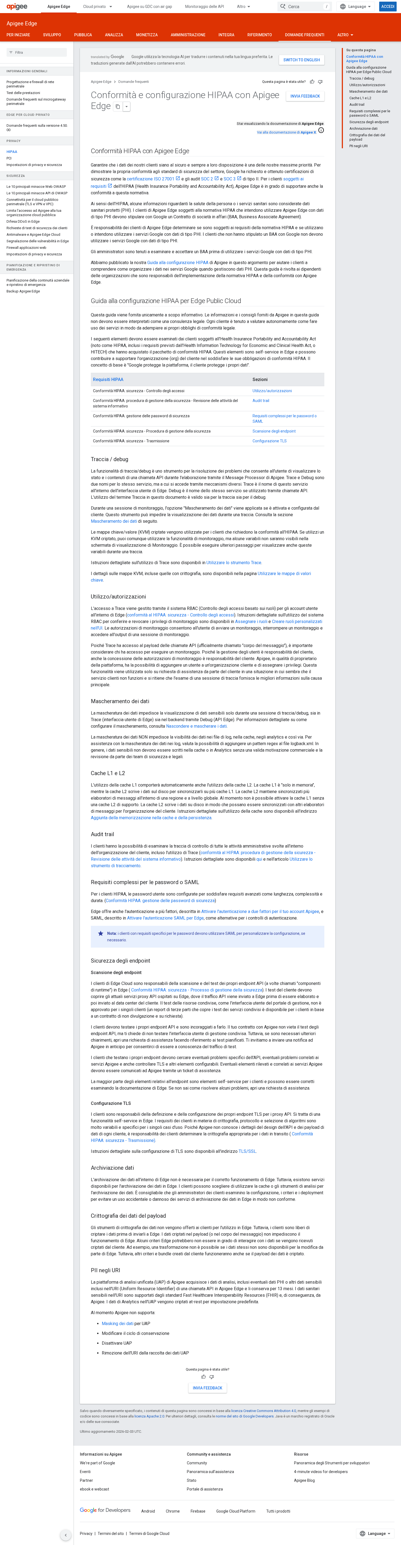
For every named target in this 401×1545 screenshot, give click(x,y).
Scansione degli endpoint (274, 431)
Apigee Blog (304, 1480)
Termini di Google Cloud (149, 1533)
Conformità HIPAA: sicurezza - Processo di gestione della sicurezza (196, 990)
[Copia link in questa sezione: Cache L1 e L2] (130, 773)
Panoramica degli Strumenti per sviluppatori (332, 1463)
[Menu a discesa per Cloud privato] (113, 6)
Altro (241, 6)
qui (259, 859)
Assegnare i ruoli (251, 621)
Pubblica (83, 35)
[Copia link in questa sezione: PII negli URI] (125, 1271)
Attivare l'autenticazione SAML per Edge (165, 918)
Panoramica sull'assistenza (210, 1472)
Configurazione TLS (270, 441)
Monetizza (147, 35)
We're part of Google (97, 1463)
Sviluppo (52, 35)
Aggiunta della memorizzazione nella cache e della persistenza (151, 817)
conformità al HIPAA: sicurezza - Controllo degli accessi (180, 615)
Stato (191, 1480)
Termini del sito (111, 1533)
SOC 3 (230, 179)
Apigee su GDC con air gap (149, 6)
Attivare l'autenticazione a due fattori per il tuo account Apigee (260, 911)
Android (148, 1511)
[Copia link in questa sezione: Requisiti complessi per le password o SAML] (204, 882)
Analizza (114, 35)
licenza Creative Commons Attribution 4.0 (263, 1411)
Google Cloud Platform (235, 1511)
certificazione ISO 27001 (150, 179)
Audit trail (261, 400)
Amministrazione (188, 35)
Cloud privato (94, 6)
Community (197, 1463)
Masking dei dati (117, 1323)
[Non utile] (320, 82)
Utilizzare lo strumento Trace (234, 562)
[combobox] (304, 6)
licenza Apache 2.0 (149, 1416)
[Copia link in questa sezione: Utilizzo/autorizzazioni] (151, 597)
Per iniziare (18, 35)
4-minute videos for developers (321, 1472)
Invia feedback (305, 96)
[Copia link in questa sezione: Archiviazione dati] (139, 1168)
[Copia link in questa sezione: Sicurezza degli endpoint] (155, 961)
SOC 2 (207, 179)
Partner (86, 1480)
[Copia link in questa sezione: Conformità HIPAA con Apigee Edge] (194, 151)
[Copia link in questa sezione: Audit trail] (119, 835)
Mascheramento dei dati (114, 521)
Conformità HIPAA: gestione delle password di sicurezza (160, 900)
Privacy (86, 1533)
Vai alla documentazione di (286, 132)
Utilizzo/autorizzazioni (272, 391)
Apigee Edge (58, 6)
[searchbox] (37, 52)
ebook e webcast (94, 1489)
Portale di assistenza (205, 1489)
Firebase (198, 1511)
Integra (226, 35)
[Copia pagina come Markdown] (118, 106)
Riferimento (259, 35)
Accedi (387, 6)
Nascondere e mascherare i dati (196, 726)
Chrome (173, 1511)
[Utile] (312, 82)
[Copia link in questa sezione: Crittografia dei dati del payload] (171, 1216)
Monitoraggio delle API (204, 6)
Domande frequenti (304, 35)
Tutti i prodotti (278, 1511)
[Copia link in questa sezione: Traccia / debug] (133, 459)
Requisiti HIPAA (108, 379)
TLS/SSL (247, 1151)
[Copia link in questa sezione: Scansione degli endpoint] (147, 972)
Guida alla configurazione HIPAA (177, 262)
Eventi (85, 1472)
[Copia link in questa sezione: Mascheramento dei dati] (154, 702)
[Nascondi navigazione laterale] (65, 1535)
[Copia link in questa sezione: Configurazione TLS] (136, 1103)
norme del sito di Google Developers (245, 1416)
